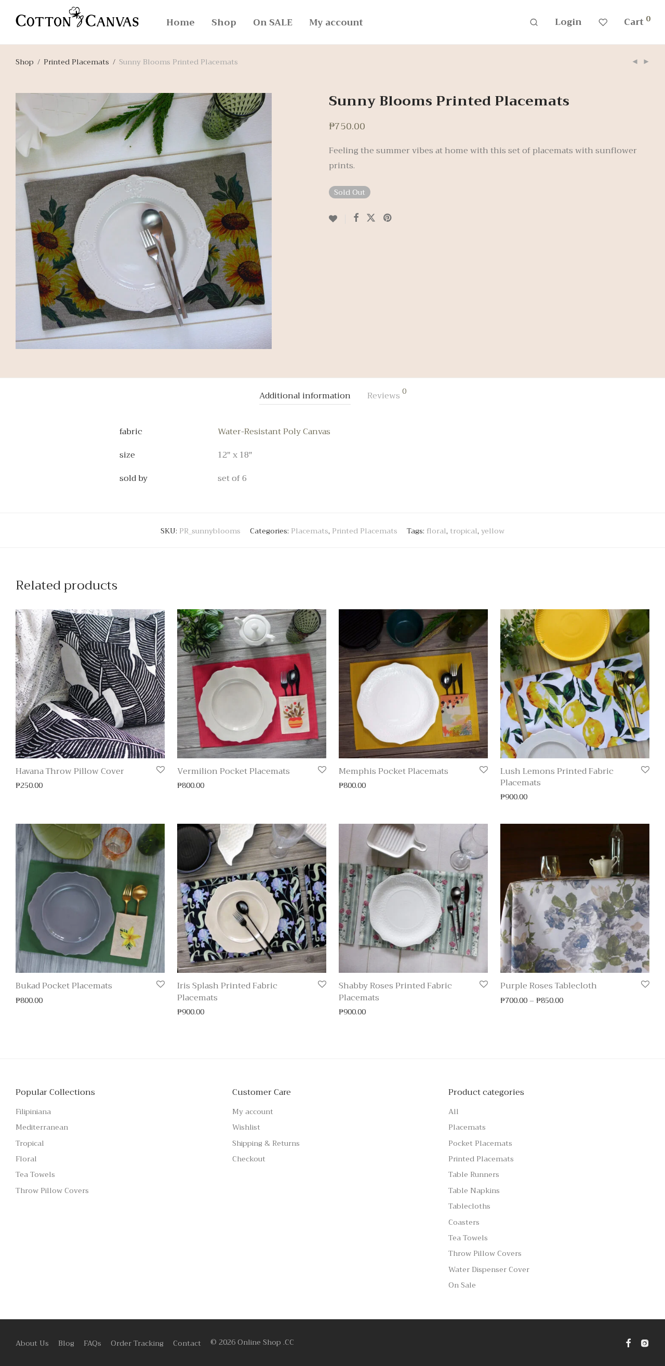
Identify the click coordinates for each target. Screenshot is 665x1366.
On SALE (272, 22)
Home (180, 22)
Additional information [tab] (305, 396)
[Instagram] (644, 1342)
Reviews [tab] (386, 395)
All (453, 1111)
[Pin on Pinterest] (388, 218)
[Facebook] (628, 1342)
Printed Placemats (76, 62)
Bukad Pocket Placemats (64, 986)
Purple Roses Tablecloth (548, 986)
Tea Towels (35, 1174)
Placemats (309, 531)
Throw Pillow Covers (52, 1190)
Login (568, 22)
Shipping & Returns (266, 1143)
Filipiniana (33, 1111)
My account (336, 22)
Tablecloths (469, 1206)
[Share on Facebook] (355, 218)
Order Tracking (137, 1343)
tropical (463, 531)
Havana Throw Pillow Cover (70, 771)
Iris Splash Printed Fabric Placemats (227, 992)
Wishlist (246, 1127)
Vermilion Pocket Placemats (233, 771)
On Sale (462, 1285)
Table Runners (473, 1174)
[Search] (534, 22)
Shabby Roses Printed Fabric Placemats (395, 992)
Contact (187, 1343)
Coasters (464, 1222)
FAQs (92, 1343)
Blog (66, 1343)
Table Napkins (474, 1190)
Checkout (248, 1159)
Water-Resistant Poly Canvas (274, 431)
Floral (26, 1159)
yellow (492, 531)
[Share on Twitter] (371, 218)
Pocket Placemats (480, 1143)
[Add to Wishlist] (337, 219)
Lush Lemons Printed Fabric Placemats (557, 777)
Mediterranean (42, 1127)
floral (436, 531)
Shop (223, 22)
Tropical (30, 1143)
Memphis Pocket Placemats (393, 771)
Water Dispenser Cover (488, 1269)
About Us (32, 1343)
